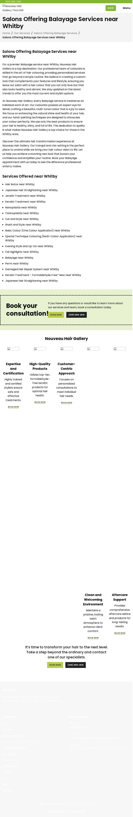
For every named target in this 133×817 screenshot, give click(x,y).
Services (7, 730)
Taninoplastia (11, 766)
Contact (7, 790)
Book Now (56, 314)
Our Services (22, 33)
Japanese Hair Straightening (20, 742)
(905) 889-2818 (77, 314)
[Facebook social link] (4, 708)
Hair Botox (8, 754)
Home (6, 33)
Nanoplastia (10, 760)
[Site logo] (13, 8)
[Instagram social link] (8, 708)
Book (111, 8)
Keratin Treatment (14, 736)
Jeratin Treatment (14, 748)
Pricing (6, 772)
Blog (5, 784)
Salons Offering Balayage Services (55, 33)
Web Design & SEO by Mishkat (66, 811)
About (6, 778)
